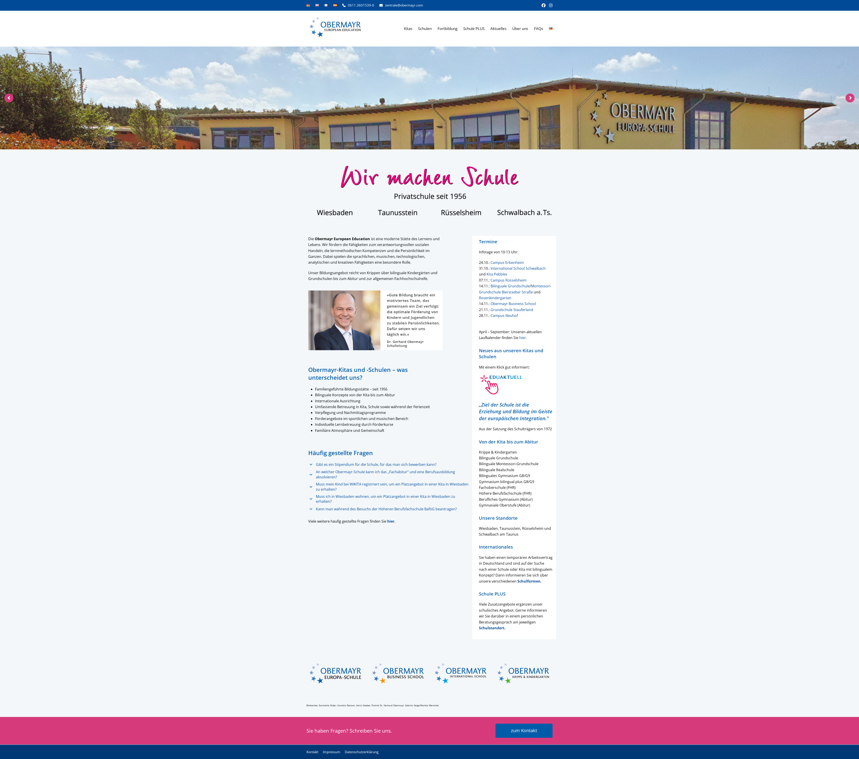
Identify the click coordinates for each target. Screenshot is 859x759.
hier (522, 337)
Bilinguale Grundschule (510, 286)
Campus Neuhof (504, 315)
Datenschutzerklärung (361, 752)
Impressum (331, 752)
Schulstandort (491, 627)
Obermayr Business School (513, 303)
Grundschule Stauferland (512, 309)
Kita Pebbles (497, 274)
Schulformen (528, 581)
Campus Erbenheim (507, 262)
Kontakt (312, 752)
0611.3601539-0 (361, 5)
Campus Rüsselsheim (509, 280)
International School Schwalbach (518, 268)
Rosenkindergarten (495, 297)
